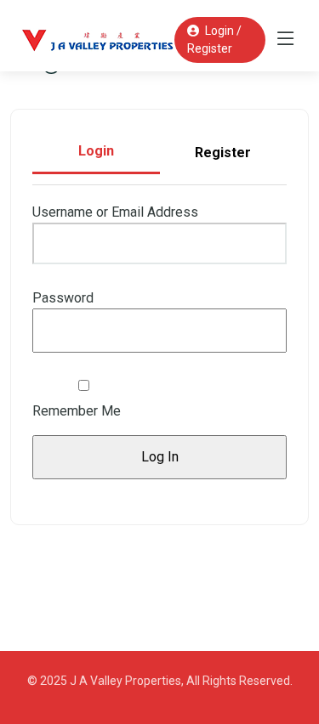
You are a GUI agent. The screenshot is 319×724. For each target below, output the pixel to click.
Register (223, 152)
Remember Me (76, 411)
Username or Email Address (115, 212)
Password (63, 298)
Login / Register (214, 39)
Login (96, 151)
